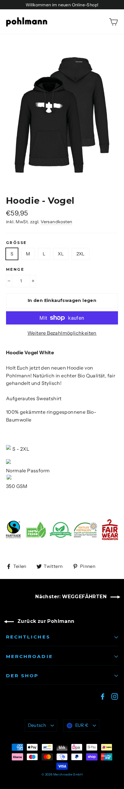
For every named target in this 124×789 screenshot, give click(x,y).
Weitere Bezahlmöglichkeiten (62, 333)
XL (61, 254)
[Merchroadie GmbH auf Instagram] (114, 696)
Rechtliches (28, 637)
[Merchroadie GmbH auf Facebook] (102, 696)
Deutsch (37, 725)
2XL (80, 254)
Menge (15, 269)
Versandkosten (56, 221)
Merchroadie (29, 656)
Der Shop (22, 675)
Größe (16, 243)
